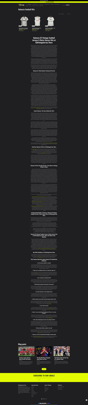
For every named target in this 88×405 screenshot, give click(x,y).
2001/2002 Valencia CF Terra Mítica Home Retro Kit (38, 196)
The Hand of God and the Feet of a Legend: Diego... (61, 358)
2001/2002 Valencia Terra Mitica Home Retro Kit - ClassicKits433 (23, 28)
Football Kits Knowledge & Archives (37, 336)
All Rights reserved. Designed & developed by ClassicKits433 (40, 404)
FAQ (45, 391)
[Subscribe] (49, 380)
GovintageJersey (33, 404)
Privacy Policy (33, 391)
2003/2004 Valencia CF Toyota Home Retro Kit (38, 201)
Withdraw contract (60, 389)
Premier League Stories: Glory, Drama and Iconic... (25, 358)
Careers (32, 395)
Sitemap (32, 396)
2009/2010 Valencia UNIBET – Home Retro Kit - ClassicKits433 (50, 28)
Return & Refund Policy (50, 317)
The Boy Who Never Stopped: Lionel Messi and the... (43, 358)
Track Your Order (50, 308)
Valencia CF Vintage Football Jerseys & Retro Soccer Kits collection (46, 248)
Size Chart (46, 390)
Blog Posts (39, 332)
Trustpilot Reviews (40, 257)
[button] (30, 4)
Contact (32, 389)
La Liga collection (43, 152)
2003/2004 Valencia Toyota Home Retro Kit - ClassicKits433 (36, 28)
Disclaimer (32, 390)
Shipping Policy (49, 303)
